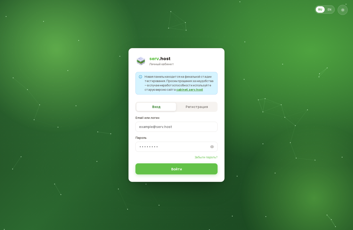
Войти (176, 169)
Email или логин (147, 118)
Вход (156, 107)
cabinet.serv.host (189, 90)
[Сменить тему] (343, 10)
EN (329, 9)
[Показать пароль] (212, 147)
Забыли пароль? (206, 157)
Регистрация (197, 107)
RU (320, 9)
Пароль (140, 138)
